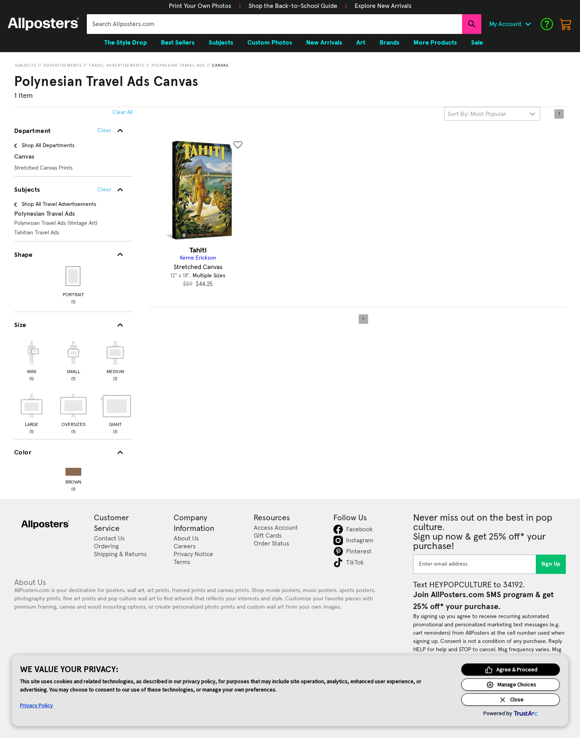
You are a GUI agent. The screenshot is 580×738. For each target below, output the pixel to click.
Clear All (122, 112)
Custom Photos (269, 42)
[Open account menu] (528, 24)
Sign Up (551, 564)
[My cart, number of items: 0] (565, 24)
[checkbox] (31, 360)
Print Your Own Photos (200, 6)
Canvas (220, 65)
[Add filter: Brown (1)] (73, 470)
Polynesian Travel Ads (178, 65)
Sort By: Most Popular (476, 114)
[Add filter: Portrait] (73, 276)
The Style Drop (125, 42)
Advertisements (62, 65)
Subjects (25, 65)
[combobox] (274, 24)
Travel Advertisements (116, 65)
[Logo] (43, 24)
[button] (200, 6)
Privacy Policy (36, 705)
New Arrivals (324, 42)
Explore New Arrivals (383, 6)
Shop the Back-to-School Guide (293, 6)
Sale (477, 42)
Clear (104, 189)
